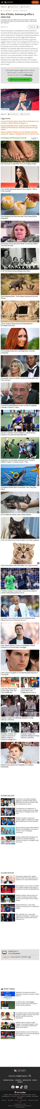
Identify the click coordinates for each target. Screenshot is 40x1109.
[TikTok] (21, 1088)
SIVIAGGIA (22, 1096)
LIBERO (6, 1094)
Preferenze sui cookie (33, 1100)
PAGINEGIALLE (16, 1094)
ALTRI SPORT (7, 10)
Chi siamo (4, 1100)
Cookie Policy (23, 1100)
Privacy (17, 1100)
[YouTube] (17, 1088)
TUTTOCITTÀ (13, 1096)
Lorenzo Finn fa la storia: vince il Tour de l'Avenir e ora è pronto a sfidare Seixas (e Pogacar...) (20, 122)
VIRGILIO (10, 1094)
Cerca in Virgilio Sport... (18, 1076)
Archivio (20, 1082)
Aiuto (20, 1101)
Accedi (35, 2)
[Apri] (2, 2)
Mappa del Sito (27, 1080)
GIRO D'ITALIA (23, 10)
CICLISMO (15, 10)
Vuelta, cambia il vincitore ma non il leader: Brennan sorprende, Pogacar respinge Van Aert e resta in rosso (20, 133)
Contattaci (18, 1080)
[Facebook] (12, 1088)
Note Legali (10, 1100)
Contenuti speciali (8, 1080)
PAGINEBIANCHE (6, 1096)
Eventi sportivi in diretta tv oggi (21, 957)
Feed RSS (34, 1080)
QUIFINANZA (28, 1096)
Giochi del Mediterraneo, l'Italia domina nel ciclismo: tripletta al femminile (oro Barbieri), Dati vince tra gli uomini (19, 127)
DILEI (18, 1096)
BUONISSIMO (35, 1096)
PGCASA (34, 1094)
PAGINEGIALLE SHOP (26, 1094)
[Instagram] (25, 1088)
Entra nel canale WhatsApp (21, 80)
